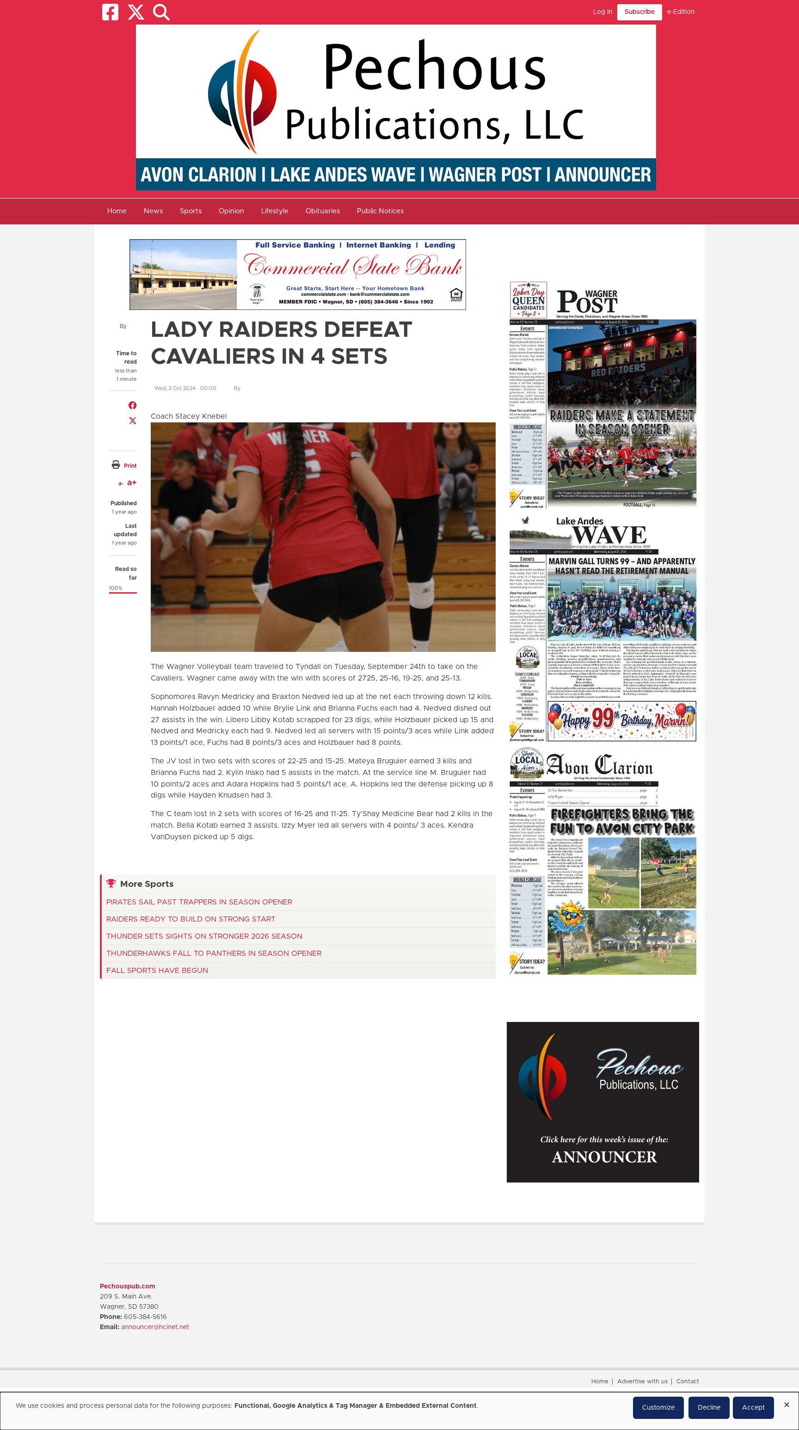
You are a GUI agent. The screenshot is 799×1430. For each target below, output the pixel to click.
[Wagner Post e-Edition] (603, 394)
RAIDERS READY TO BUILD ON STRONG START (191, 919)
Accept (753, 1408)
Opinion (231, 211)
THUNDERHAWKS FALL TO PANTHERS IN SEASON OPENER (213, 953)
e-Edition (681, 12)
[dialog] (399, 1411)
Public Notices (380, 211)
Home (117, 211)
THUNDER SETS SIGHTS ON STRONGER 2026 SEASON (204, 936)
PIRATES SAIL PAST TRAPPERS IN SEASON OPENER (199, 902)
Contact (687, 1382)
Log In (602, 12)
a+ (132, 483)
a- (120, 483)
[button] (161, 12)
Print (130, 466)
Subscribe (640, 12)
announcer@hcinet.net (155, 1327)
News (153, 211)
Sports (191, 211)
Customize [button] (658, 1408)
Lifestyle (275, 211)
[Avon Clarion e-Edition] (603, 860)
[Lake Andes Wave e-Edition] (603, 627)
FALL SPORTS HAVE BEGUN (157, 970)
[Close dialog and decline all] (786, 1401)
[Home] (396, 107)
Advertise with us (642, 1382)
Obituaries (323, 211)
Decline (709, 1408)
